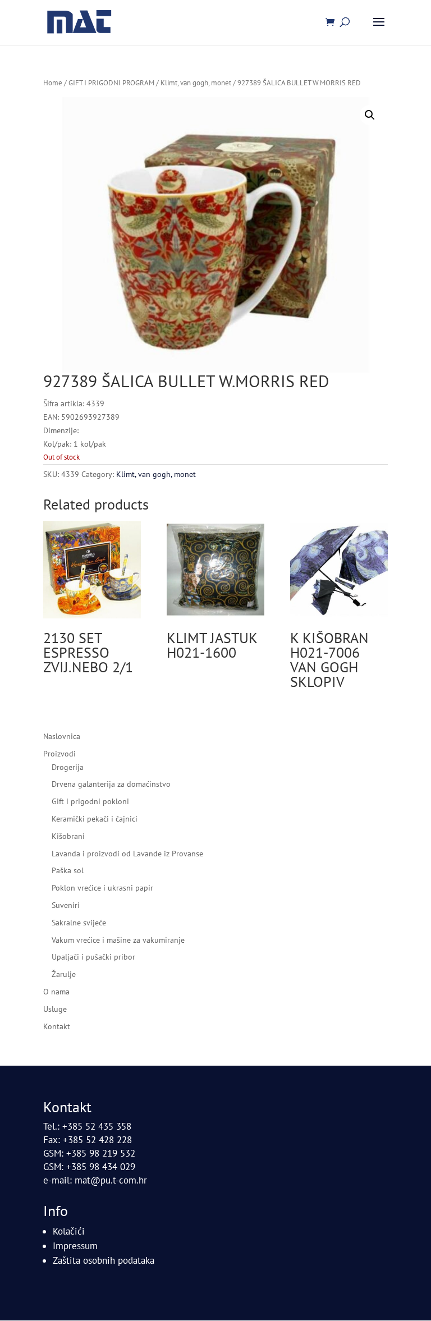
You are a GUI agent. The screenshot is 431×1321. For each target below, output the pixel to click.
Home (52, 83)
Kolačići (69, 1231)
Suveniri (66, 905)
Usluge (55, 1009)
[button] (370, 115)
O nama (56, 992)
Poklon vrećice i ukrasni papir (102, 888)
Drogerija (68, 767)
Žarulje (64, 974)
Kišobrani (68, 836)
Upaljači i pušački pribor (93, 957)
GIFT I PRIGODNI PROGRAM (111, 83)
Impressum (75, 1246)
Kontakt (56, 1026)
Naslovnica (61, 736)
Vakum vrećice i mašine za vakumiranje (118, 940)
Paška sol (68, 870)
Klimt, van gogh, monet (196, 83)
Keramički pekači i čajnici (94, 819)
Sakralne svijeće (79, 923)
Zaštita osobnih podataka (103, 1260)
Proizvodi (59, 754)
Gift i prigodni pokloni (90, 801)
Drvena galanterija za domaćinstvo (111, 784)
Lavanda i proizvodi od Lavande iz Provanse (127, 853)
